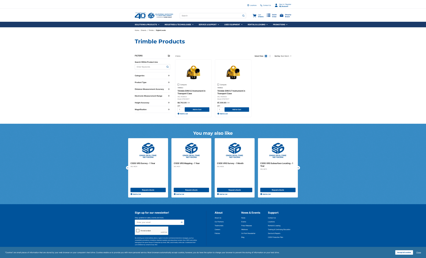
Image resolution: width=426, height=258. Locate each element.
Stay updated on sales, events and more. (149, 218)
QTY (179, 106)
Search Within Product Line (146, 62)
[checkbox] (178, 84)
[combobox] (213, 15)
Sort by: (277, 56)
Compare (183, 85)
